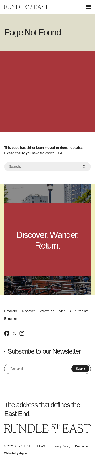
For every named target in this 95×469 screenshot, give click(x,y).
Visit (62, 311)
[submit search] (84, 166)
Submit (80, 368)
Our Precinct (79, 311)
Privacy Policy (61, 446)
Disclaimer (82, 446)
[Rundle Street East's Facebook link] (7, 333)
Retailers (10, 311)
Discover (28, 311)
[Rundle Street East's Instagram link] (22, 333)
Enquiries (11, 318)
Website (9, 453)
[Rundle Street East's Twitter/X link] (14, 333)
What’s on (47, 311)
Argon (23, 453)
